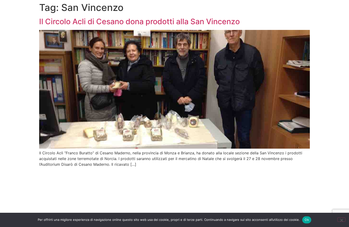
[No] (341, 220)
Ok (307, 220)
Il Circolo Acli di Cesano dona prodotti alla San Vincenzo (139, 21)
